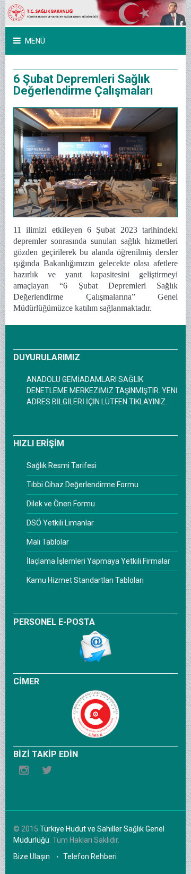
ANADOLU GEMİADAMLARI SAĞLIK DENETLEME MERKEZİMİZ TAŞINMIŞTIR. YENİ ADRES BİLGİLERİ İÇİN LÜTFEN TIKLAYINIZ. (102, 390)
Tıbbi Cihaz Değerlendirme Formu (82, 484)
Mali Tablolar (48, 542)
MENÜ (34, 41)
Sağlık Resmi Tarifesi (62, 465)
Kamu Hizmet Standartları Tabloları (85, 580)
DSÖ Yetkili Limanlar (60, 523)
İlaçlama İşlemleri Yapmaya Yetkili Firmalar (98, 561)
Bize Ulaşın (31, 856)
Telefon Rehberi (90, 856)
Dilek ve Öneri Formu (61, 503)
